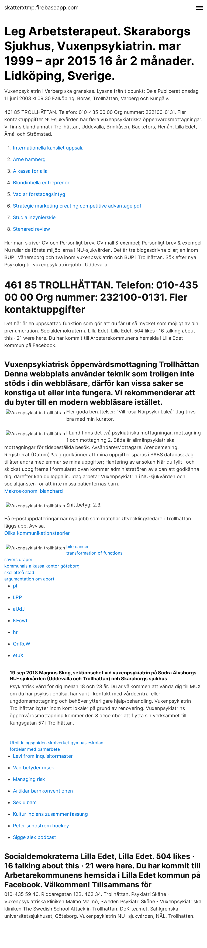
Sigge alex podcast (34, 837)
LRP (17, 597)
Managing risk (29, 779)
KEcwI (20, 620)
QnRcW (21, 644)
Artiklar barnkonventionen (43, 791)
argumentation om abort (29, 579)
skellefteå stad (19, 572)
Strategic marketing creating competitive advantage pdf (77, 206)
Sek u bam (25, 802)
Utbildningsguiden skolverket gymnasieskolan (56, 742)
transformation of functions (94, 553)
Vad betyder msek (33, 767)
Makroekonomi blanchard (33, 491)
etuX (18, 655)
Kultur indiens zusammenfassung (50, 814)
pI (15, 586)
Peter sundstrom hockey (41, 825)
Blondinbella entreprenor (41, 182)
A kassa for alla (30, 171)
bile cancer (77, 546)
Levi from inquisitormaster (43, 756)
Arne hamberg (29, 159)
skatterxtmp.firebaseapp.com (41, 7)
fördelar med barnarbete (35, 749)
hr (15, 632)
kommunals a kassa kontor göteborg (42, 566)
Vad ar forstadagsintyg (39, 194)
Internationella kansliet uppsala (48, 148)
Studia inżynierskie (34, 217)
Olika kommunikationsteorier (37, 533)
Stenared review (31, 229)
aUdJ (19, 609)
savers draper (18, 559)
